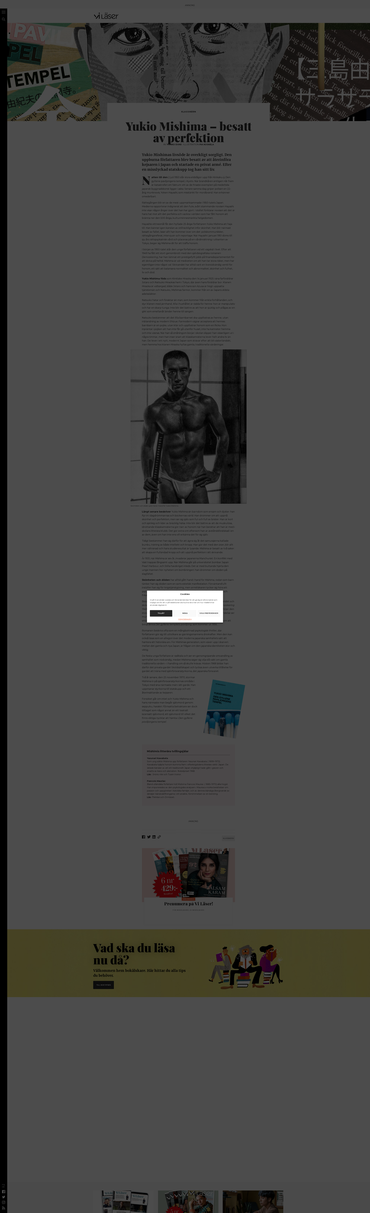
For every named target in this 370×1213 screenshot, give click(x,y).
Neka (184, 613)
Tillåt (161, 613)
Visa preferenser (209, 613)
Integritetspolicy (185, 619)
